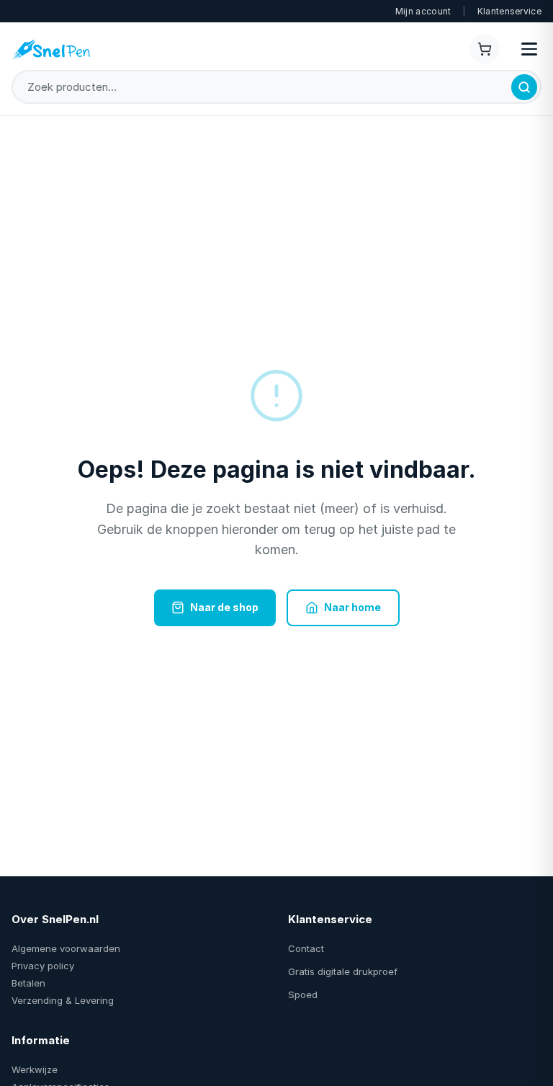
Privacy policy (43, 965)
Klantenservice (509, 11)
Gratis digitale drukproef (342, 971)
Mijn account (423, 11)
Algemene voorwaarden (66, 948)
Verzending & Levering (63, 1000)
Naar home (352, 607)
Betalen (28, 983)
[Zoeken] (524, 87)
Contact (306, 948)
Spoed (303, 994)
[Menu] (529, 49)
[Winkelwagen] (484, 49)
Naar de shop (224, 607)
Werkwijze (35, 1069)
